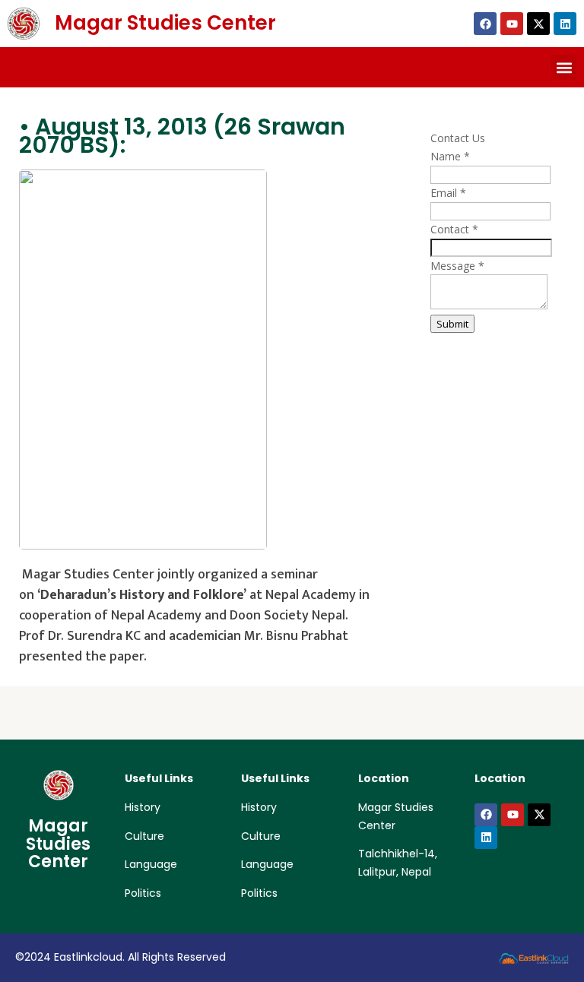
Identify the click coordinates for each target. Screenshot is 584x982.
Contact (454, 229)
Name (450, 156)
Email (448, 192)
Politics (143, 893)
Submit (452, 324)
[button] (563, 67)
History (142, 807)
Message (457, 265)
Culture (144, 836)
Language (151, 864)
